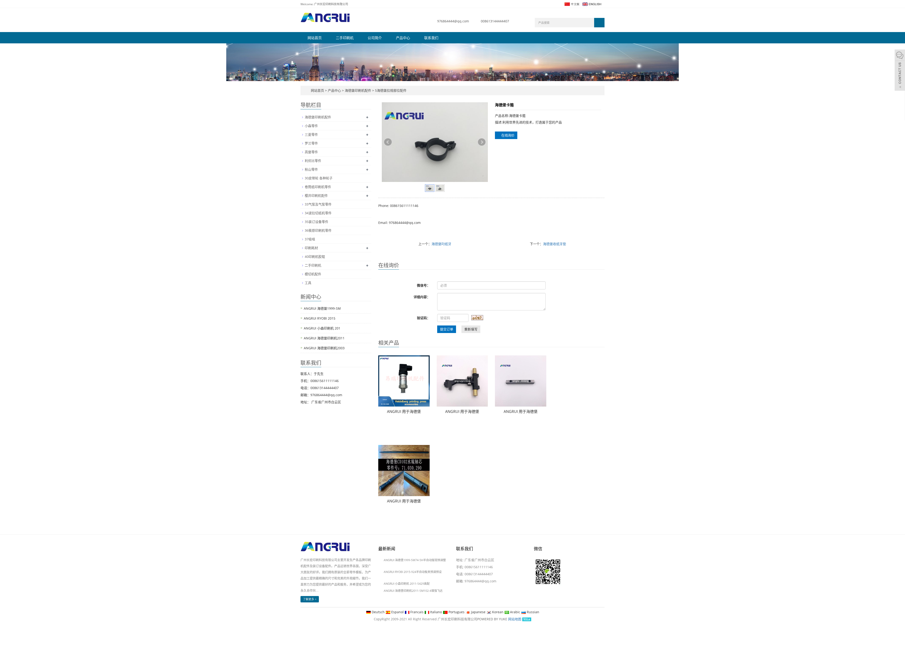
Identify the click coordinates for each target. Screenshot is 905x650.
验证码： (423, 318)
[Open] (900, 70)
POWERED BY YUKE (492, 619)
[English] (591, 4)
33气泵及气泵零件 (318, 204)
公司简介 (375, 37)
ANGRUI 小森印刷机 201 (322, 328)
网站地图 (514, 619)
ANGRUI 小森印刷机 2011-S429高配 (407, 584)
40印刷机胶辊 (315, 256)
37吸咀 (310, 239)
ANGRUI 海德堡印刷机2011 (324, 338)
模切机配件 (313, 274)
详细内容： (422, 297)
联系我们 (431, 37)
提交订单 (446, 329)
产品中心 (403, 37)
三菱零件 (311, 134)
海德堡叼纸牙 (441, 244)
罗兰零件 (311, 143)
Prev (388, 142)
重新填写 (470, 329)
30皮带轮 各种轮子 (319, 178)
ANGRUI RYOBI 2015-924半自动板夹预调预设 (413, 572)
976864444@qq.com (453, 21)
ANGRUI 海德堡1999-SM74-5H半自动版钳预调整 (415, 560)
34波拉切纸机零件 (318, 213)
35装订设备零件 (316, 221)
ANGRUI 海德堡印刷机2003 (324, 348)
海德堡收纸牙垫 (554, 244)
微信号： (423, 285)
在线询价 (507, 135)
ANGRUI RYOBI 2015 (319, 318)
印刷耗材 (311, 248)
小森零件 (311, 125)
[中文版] (572, 4)
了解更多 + (310, 599)
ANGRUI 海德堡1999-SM (322, 308)
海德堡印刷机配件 (358, 90)
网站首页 (315, 37)
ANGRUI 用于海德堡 (404, 411)
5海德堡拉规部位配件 (390, 90)
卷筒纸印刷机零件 (318, 187)
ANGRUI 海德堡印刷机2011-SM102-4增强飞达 (413, 591)
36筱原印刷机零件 (318, 230)
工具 (308, 282)
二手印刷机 (345, 37)
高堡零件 (311, 152)
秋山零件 (311, 169)
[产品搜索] (599, 22)
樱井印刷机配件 (316, 195)
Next (481, 142)
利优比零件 (313, 160)
